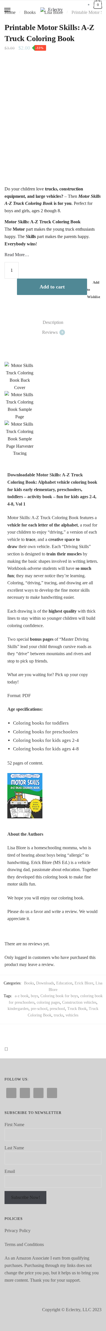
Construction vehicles (79, 1002)
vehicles (72, 1015)
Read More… (17, 254)
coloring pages (48, 1002)
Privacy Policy (18, 1230)
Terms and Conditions (24, 1244)
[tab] (53, 322)
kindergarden (18, 1009)
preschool (57, 1009)
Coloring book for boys (59, 996)
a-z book (22, 996)
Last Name (14, 1147)
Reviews (50, 332)
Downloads (45, 983)
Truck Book (76, 1009)
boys (34, 996)
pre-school (39, 1009)
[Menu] (7, 10)
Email (10, 1171)
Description (53, 322)
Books (29, 983)
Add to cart (52, 287)
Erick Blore (84, 983)
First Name (14, 1124)
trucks (58, 1015)
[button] (10, 409)
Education (64, 983)
